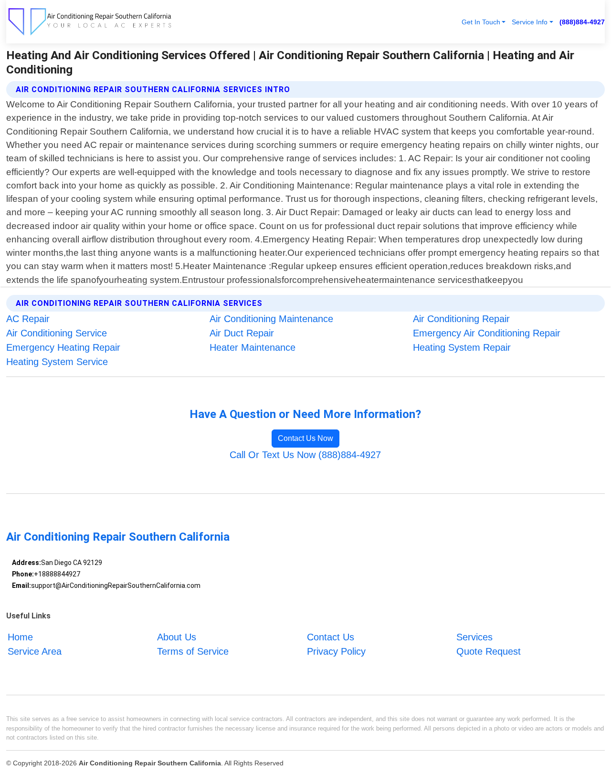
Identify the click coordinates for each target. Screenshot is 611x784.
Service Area (35, 651)
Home (20, 637)
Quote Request (488, 651)
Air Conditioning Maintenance (271, 319)
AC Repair (28, 319)
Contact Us (330, 637)
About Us (176, 637)
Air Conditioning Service (56, 333)
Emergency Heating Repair (63, 347)
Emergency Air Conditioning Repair (486, 333)
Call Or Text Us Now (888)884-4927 (305, 454)
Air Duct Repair (242, 333)
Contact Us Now (305, 438)
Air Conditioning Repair (461, 319)
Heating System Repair (462, 347)
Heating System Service (57, 361)
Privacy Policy (336, 651)
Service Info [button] (530, 22)
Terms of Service (193, 651)
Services (474, 637)
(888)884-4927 (582, 22)
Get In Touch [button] (481, 22)
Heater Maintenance (252, 347)
